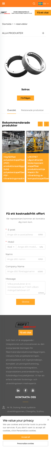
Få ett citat (43, 12)
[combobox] (11, 246)
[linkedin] (18, 390)
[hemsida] (16, 12)
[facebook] (25, 390)
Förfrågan (25, 98)
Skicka (25, 301)
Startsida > (7, 24)
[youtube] (33, 390)
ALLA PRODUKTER (12, 33)
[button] (40, 124)
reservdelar (21, 24)
